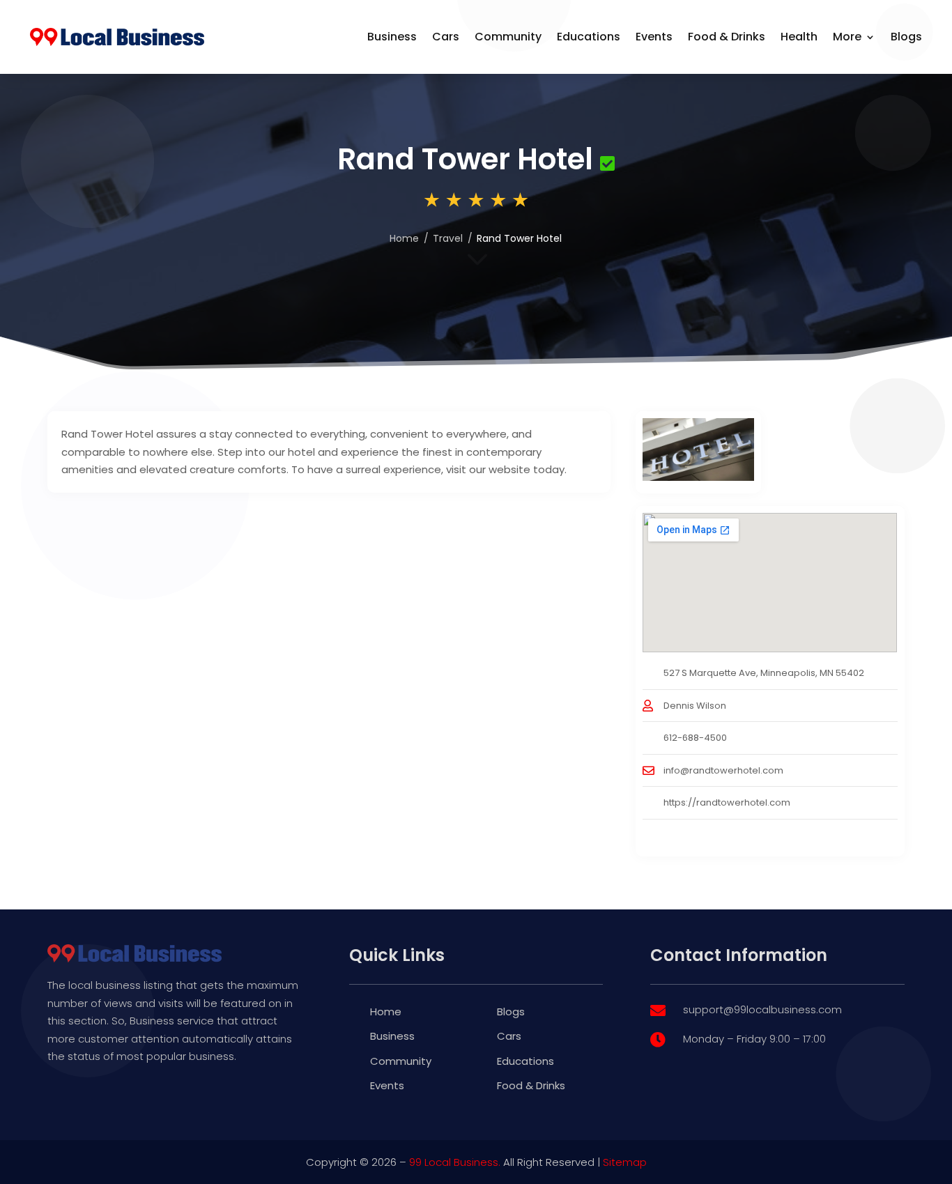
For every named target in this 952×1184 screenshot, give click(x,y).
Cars (445, 37)
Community (508, 37)
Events (654, 37)
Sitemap (625, 1162)
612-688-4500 (695, 737)
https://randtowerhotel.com (726, 802)
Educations (588, 37)
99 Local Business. (454, 1162)
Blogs (906, 37)
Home (404, 238)
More (847, 37)
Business (392, 37)
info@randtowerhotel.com (723, 770)
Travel (448, 238)
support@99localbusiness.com (762, 1009)
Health (799, 37)
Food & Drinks (726, 37)
